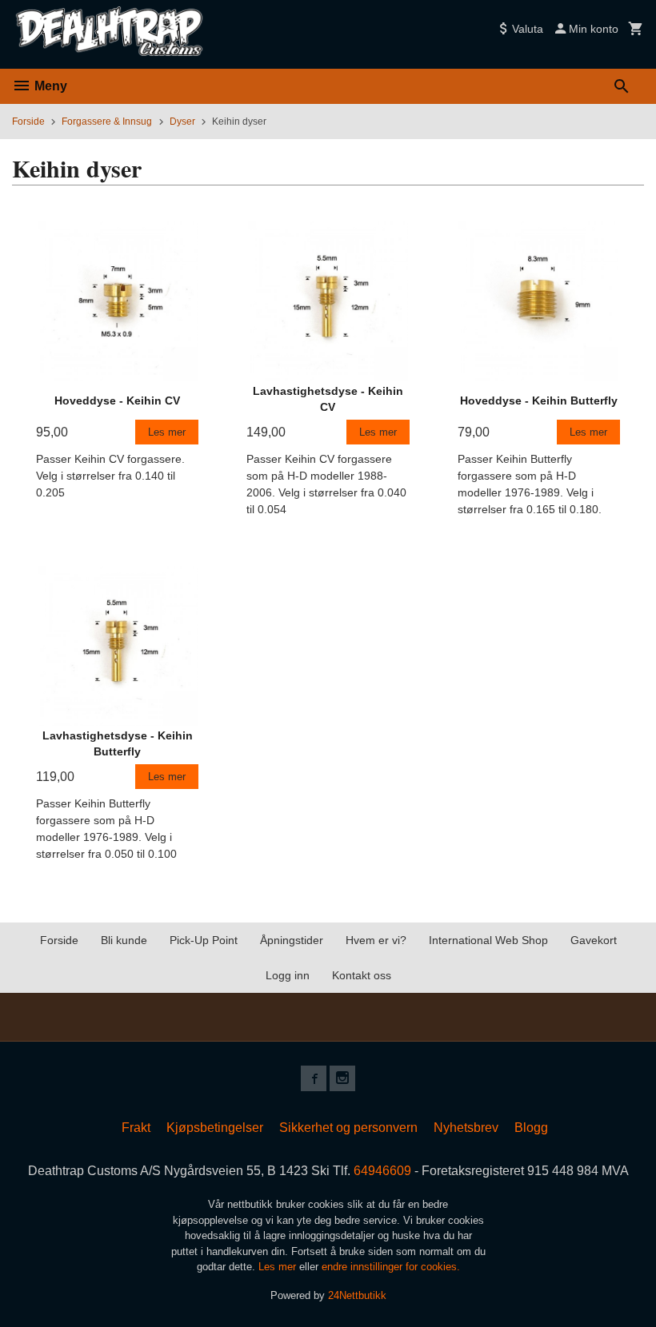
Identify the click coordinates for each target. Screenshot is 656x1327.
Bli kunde (124, 940)
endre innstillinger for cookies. (391, 1267)
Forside (28, 121)
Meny (49, 86)
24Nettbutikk (357, 1295)
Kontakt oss (361, 975)
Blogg (531, 1127)
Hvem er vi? (376, 940)
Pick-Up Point (204, 940)
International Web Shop (488, 940)
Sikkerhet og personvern (348, 1127)
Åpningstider (291, 940)
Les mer (278, 1267)
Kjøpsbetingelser (214, 1127)
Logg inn (288, 975)
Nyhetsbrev (466, 1127)
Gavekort (593, 940)
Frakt (136, 1127)
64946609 (382, 1171)
